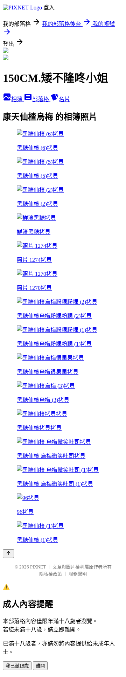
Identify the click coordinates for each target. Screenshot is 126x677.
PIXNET (38, 567)
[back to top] (8, 553)
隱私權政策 (50, 574)
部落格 (41, 99)
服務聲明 (78, 574)
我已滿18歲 (17, 666)
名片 (64, 99)
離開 (40, 666)
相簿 (17, 99)
